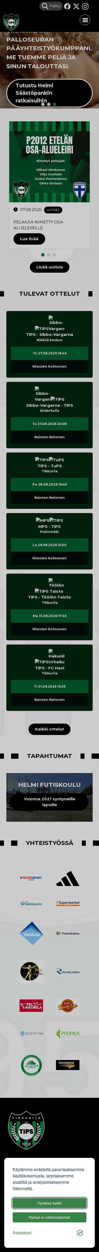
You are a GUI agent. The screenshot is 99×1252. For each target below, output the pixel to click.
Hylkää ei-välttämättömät (49, 1217)
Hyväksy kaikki (49, 1203)
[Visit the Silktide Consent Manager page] (80, 1233)
